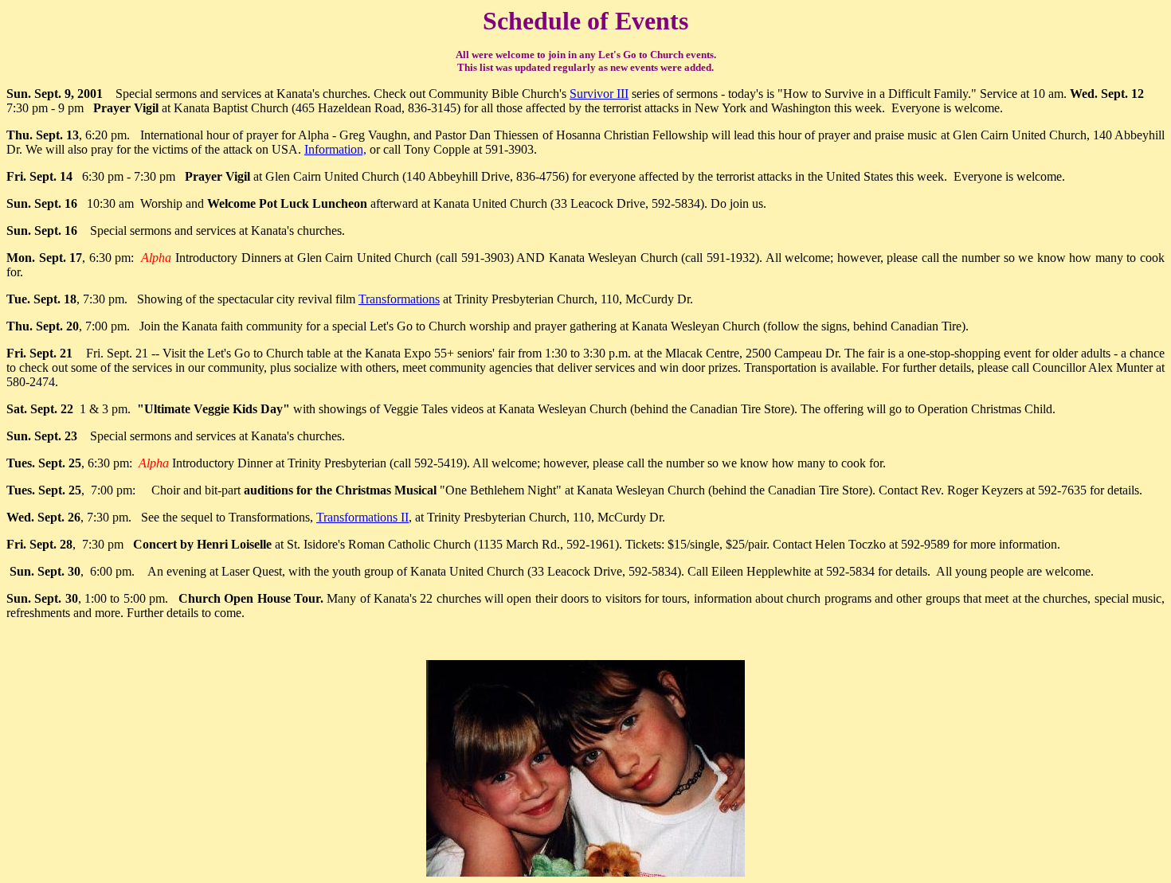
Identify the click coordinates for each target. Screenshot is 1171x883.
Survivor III (599, 93)
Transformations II (362, 517)
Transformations (399, 299)
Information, (335, 149)
